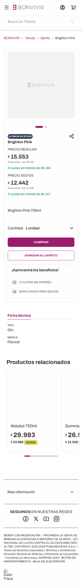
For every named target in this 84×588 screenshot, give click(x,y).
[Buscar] (6, 7)
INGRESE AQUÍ (49, 557)
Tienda (30, 38)
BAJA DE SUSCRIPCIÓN (49, 561)
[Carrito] (73, 7)
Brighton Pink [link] (65, 38)
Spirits (45, 38)
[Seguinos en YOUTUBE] (46, 519)
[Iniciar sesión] (62, 7)
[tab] (19, 316)
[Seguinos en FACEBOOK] (25, 519)
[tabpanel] (13, 334)
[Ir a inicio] (29, 7)
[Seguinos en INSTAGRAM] (56, 519)
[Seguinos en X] (36, 519)
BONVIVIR (11, 38)
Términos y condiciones (60, 550)
